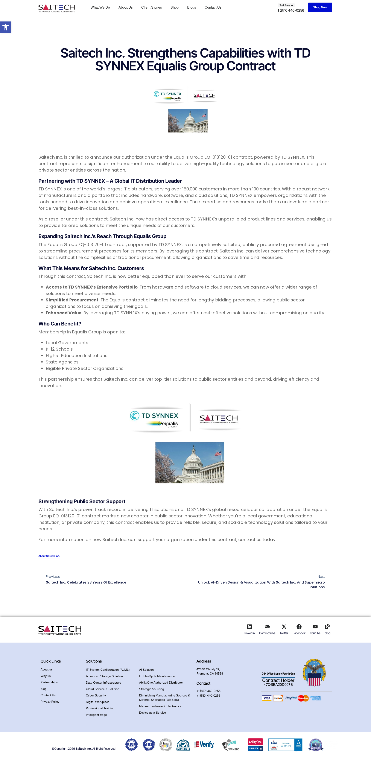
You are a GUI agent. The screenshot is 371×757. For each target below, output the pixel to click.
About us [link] (47, 669)
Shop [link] (174, 7)
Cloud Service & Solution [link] (102, 689)
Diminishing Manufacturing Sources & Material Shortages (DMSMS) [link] (164, 697)
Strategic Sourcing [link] (151, 689)
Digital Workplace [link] (97, 702)
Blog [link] (44, 688)
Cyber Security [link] (96, 695)
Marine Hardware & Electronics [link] (160, 706)
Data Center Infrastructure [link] (104, 682)
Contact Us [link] (213, 7)
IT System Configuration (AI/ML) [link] (108, 669)
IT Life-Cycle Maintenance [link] (157, 676)
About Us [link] (126, 7)
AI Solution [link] (146, 669)
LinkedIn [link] (249, 633)
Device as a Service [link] (152, 712)
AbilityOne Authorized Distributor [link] (161, 682)
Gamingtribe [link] (267, 633)
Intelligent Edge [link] (96, 714)
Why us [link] (46, 676)
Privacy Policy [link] (50, 701)
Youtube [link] (315, 633)
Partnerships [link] (49, 682)
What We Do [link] (100, 7)
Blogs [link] (191, 7)
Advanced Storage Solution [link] (104, 676)
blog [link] (327, 633)
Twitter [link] (284, 633)
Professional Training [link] (100, 708)
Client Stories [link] (151, 7)
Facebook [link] (299, 633)
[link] (5, 27)
